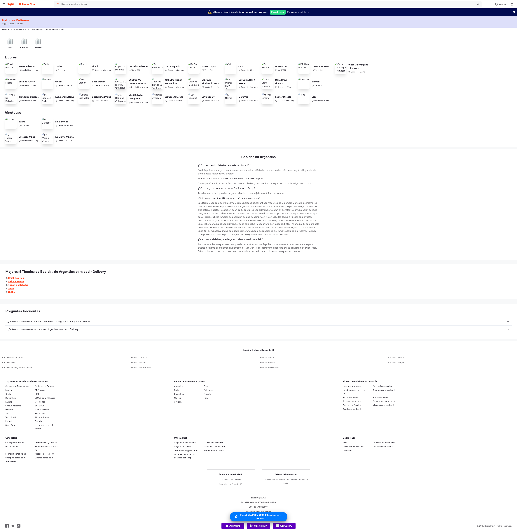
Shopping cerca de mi (15, 458)
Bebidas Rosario (267, 357)
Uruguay (178, 402)
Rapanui (9, 409)
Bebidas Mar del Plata (141, 367)
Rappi (4, 24)
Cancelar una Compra (231, 480)
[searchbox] (267, 4)
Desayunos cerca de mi (384, 390)
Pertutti (8, 421)
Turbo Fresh (10, 461)
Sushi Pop (10, 425)
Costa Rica (179, 394)
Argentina (178, 386)
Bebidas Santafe (267, 362)
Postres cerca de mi (352, 401)
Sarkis (8, 413)
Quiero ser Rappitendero (186, 450)
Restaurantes (11, 446)
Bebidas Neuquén (396, 362)
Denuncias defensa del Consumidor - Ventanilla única (286, 481)
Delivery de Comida (352, 405)
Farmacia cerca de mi (15, 454)
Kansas (8, 402)
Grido (8, 394)
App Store (234, 525)
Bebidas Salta (8, 362)
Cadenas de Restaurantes (17, 386)
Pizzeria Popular (42, 417)
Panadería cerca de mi (383, 386)
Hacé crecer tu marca (214, 450)
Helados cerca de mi (352, 386)
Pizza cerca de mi (351, 397)
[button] (28, 4)
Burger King (10, 398)
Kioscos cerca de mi (44, 454)
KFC (37, 394)
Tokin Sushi (10, 417)
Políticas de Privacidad (353, 446)
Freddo (38, 421)
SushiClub (39, 406)
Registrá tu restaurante (185, 442)
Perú (206, 398)
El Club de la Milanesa (45, 398)
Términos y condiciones (298, 12)
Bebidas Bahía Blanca (270, 367)
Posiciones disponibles (214, 446)
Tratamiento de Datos (383, 446)
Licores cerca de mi (44, 458)
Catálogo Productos (14, 442)
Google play (260, 525)
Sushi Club (40, 413)
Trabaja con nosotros (213, 442)
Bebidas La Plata (396, 357)
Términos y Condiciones (384, 442)
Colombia (208, 390)
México (177, 398)
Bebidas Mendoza (139, 362)
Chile (176, 390)
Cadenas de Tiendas (44, 386)
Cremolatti (40, 402)
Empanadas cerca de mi (384, 401)
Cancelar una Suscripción (231, 484)
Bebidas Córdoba (139, 357)
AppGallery (286, 525)
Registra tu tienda (182, 446)
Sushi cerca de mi (381, 397)
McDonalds (40, 390)
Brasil (206, 386)
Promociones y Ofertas (46, 442)
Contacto (347, 450)
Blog (345, 442)
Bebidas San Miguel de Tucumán (17, 367)
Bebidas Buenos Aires (12, 357)
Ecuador (208, 394)
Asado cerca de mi (352, 409)
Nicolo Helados (42, 409)
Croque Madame (13, 406)
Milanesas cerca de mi (383, 405)
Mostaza (9, 390)
